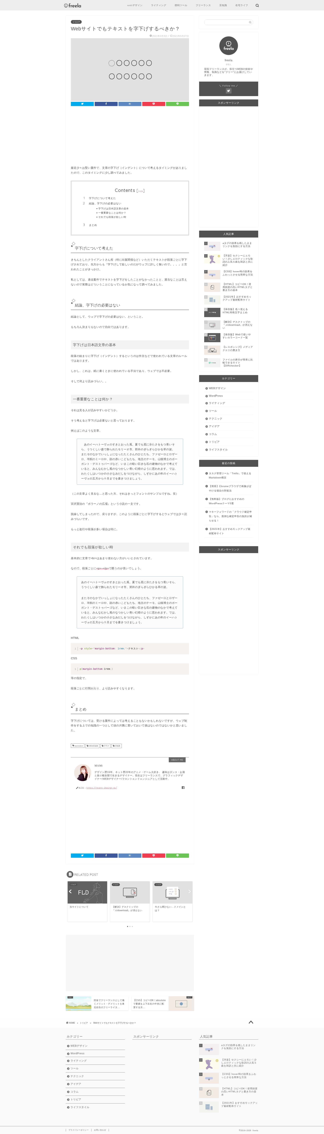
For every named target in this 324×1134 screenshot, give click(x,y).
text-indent (78, 746)
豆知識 (223, 5)
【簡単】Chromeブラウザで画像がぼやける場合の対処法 (230, 488)
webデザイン (135, 5)
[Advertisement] (130, 136)
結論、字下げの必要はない (105, 203)
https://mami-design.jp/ (101, 787)
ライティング (158, 5)
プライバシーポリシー (79, 1130)
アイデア (214, 426)
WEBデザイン (217, 388)
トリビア (76, 22)
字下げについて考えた (102, 198)
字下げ (106, 746)
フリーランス (203, 5)
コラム (213, 434)
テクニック (215, 418)
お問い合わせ (100, 1130)
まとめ (93, 225)
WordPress (216, 395)
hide (140, 191)
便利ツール (181, 5)
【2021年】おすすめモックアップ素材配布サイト (229, 531)
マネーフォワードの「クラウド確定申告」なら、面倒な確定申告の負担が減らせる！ (230, 516)
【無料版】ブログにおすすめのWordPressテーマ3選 (226, 501)
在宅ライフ (241, 5)
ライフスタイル (218, 449)
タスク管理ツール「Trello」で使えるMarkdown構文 (230, 475)
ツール (213, 410)
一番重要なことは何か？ (112, 212)
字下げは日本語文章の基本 (113, 208)
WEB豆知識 (93, 746)
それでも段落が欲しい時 (112, 216)
